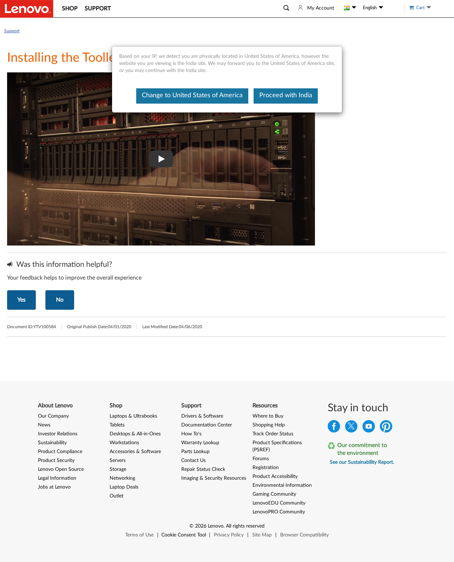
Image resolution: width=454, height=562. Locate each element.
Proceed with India (285, 95)
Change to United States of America (192, 95)
